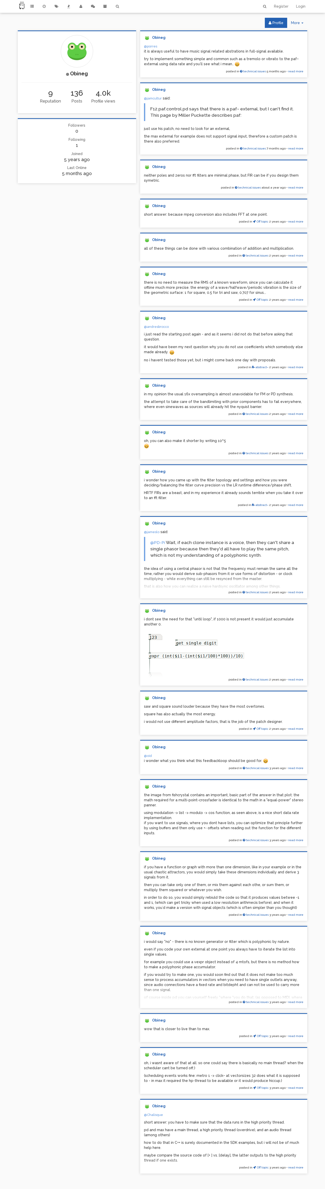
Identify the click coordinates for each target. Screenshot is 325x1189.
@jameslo (151, 532)
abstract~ (261, 367)
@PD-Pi (157, 542)
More (299, 24)
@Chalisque (153, 1115)
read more (295, 71)
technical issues (254, 71)
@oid (148, 756)
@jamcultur (153, 98)
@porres (150, 46)
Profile (277, 23)
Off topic (262, 221)
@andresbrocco (156, 327)
